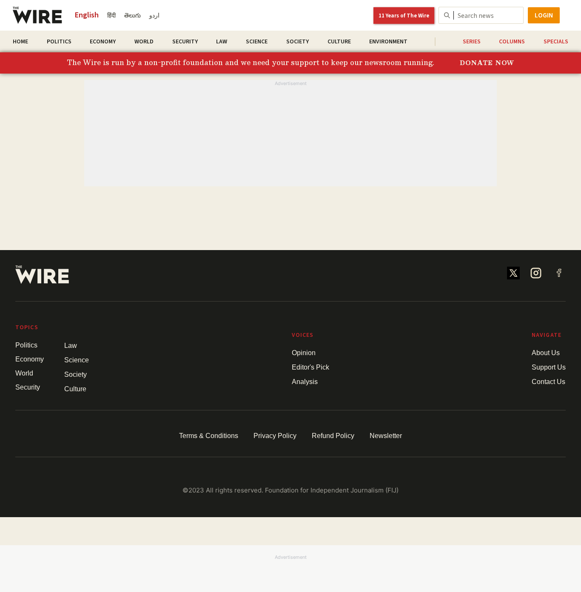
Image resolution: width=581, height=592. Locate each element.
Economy (103, 41)
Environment (388, 41)
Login (544, 15)
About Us (546, 352)
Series (472, 41)
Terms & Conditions (208, 435)
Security (185, 41)
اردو (154, 15)
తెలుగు (132, 15)
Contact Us (548, 381)
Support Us (549, 367)
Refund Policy (333, 435)
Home (20, 41)
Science (257, 41)
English (87, 15)
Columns (512, 41)
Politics (59, 41)
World (144, 41)
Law (221, 41)
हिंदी (111, 15)
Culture (339, 41)
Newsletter (386, 435)
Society (297, 41)
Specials (556, 41)
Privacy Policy (274, 435)
